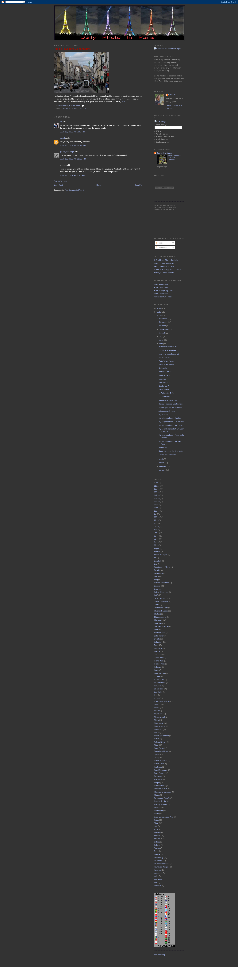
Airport (156, 548)
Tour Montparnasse (161, 864)
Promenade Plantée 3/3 (168, 347)
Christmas (158, 620)
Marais (156, 708)
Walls (156, 882)
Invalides (157, 686)
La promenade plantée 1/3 (169, 354)
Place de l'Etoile (160, 789)
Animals (157, 551)
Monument (158, 729)
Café (156, 595)
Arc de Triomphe (160, 555)
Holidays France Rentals (164, 273)
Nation (156, 739)
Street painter (164, 390)
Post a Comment (60, 181)
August (162, 333)
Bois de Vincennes (161, 583)
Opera (156, 754)
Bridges (157, 586)
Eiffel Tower (158, 636)
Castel (156, 605)
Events (157, 639)
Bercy (156, 576)
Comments (162, 248)
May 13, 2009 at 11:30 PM (73, 159)
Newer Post (58, 185)
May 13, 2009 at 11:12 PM (73, 145)
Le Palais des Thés (166, 393)
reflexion (157, 808)
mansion (157, 704)
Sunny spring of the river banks (171, 451)
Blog (156, 580)
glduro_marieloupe (67, 152)
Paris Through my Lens (163, 290)
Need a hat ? (164, 386)
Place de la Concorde (162, 792)
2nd (155, 523)
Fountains (158, 648)
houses (157, 676)
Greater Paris (159, 664)
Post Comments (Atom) (74, 190)
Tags (156, 851)
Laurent (172, 95)
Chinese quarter (160, 617)
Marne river (158, 714)
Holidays (157, 667)
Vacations (158, 873)
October (162, 326)
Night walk (163, 368)
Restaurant (158, 811)
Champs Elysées (161, 611)
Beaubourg (158, 573)
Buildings (157, 589)
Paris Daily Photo (161, 294)
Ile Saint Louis (160, 683)
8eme (156, 542)
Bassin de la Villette (162, 567)
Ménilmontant (159, 717)
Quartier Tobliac (160, 801)
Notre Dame (159, 748)
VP (61, 122)
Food (156, 645)
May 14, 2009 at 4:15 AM (72, 175)
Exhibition (158, 642)
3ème (156, 526)
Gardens (157, 654)
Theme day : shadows (167, 455)
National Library (160, 742)
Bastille (73, 108)
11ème (65, 108)
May (161, 344)
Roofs (156, 814)
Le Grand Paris (165, 357)
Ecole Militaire (159, 633)
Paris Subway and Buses (164, 263)
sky (155, 826)
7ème (156, 539)
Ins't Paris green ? (166, 372)
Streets (82, 108)
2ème (156, 520)
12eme (156, 489)
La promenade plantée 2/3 (169, 350)
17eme (156, 505)
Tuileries (157, 870)
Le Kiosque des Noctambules (170, 407)
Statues (157, 836)
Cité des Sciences (161, 626)
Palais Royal (159, 764)
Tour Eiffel (158, 861)
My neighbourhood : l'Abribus (170, 418)
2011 (159, 308)
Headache (163, 448)
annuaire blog (159, 955)
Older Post (139, 185)
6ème (156, 536)
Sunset (157, 848)
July (161, 336)
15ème (156, 498)
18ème (156, 508)
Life (155, 695)
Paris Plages (159, 773)
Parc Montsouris (160, 770)
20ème (156, 517)
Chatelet (157, 614)
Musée (156, 733)
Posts (160, 243)
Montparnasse (159, 726)
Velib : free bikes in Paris (164, 266)
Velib (123, 102)
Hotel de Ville (159, 673)
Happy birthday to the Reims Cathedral (174, 157)
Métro (156, 720)
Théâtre (157, 854)
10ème (156, 483)
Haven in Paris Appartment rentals (167, 269)
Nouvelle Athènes (161, 751)
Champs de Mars (161, 608)
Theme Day (158, 858)
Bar (155, 564)
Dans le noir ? (164, 382)
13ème (156, 492)
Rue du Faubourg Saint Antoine (72, 48)
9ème (156, 545)
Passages (158, 776)
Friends (157, 651)
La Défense (158, 689)
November (163, 322)
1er (155, 514)
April (161, 459)
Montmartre (158, 723)
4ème (156, 530)
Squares (157, 833)
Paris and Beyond (161, 284)
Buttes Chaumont (161, 592)
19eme (156, 511)
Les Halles (158, 692)
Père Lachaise (160, 786)
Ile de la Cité (159, 679)
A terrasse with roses (167, 411)
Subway (157, 845)
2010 (159, 312)
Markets (157, 711)
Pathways (158, 779)
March (162, 463)
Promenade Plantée (162, 798)
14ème (156, 495)
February (163, 466)
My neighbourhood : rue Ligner (171, 425)
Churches (158, 623)
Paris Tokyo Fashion (167, 361)
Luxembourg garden (162, 701)
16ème (156, 501)
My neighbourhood (161, 736)
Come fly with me (164, 153)
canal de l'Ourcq (160, 598)
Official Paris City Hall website (166, 260)
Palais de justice (160, 761)
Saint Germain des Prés (163, 817)
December (163, 319)
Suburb (157, 842)
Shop (156, 823)
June (161, 340)
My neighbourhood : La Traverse (171, 422)
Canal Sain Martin (161, 601)
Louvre (156, 698)
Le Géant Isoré (164, 397)
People (157, 783)
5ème (156, 533)
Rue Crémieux (164, 375)
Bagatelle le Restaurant (168, 400)
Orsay (156, 758)
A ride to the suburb (166, 365)
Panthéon (158, 767)
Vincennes (158, 879)
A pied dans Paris (161, 287)
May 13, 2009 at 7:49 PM (72, 132)
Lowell (62, 138)
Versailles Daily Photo (163, 297)
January (162, 470)
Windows (157, 886)
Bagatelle (158, 561)
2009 (159, 315)
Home (98, 185)
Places (157, 795)
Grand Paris (159, 661)
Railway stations (160, 804)
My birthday (163, 415)
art (155, 558)
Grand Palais (159, 658)
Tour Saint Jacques (162, 867)
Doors (156, 630)
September (163, 329)
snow (156, 829)
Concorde (162, 379)
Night (156, 745)
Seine (156, 820)
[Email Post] (83, 106)
